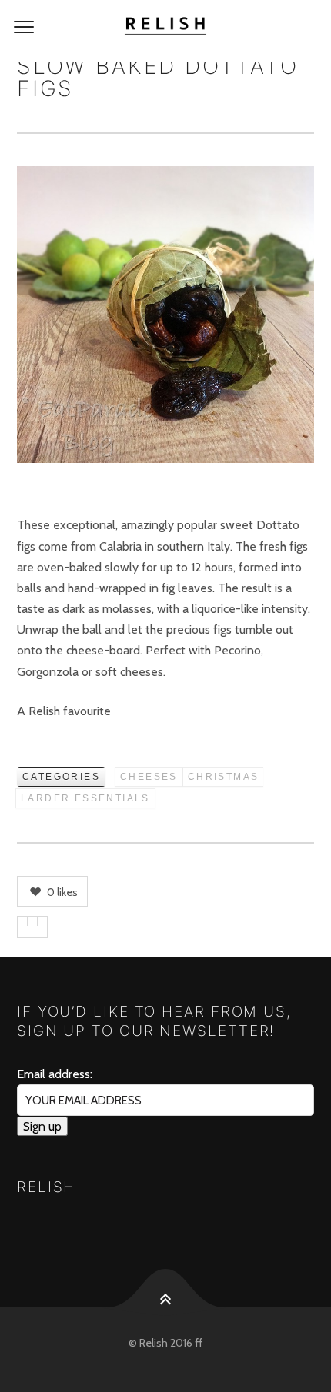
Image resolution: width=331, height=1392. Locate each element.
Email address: (54, 1074)
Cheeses (149, 776)
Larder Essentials (85, 798)
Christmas (223, 776)
